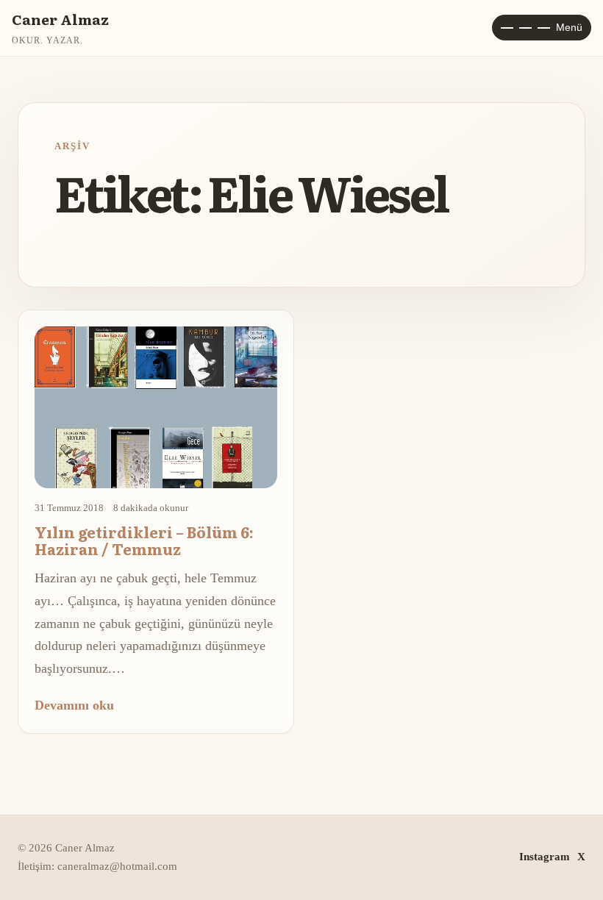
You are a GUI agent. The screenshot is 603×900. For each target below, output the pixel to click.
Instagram (544, 857)
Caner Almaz (60, 18)
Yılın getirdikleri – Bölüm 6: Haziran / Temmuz (144, 540)
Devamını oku (74, 705)
